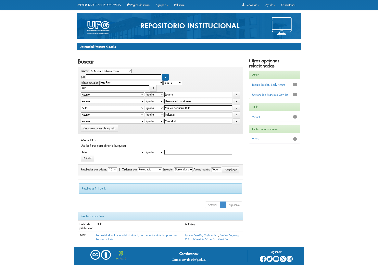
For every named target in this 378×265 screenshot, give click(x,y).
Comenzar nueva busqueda (99, 128)
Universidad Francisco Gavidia (98, 47)
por (83, 77)
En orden (168, 169)
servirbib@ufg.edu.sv (194, 259)
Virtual (256, 117)
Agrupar (161, 5)
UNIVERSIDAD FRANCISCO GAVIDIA (99, 5)
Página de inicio (140, 5)
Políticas (179, 5)
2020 (255, 139)
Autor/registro (202, 169)
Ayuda (269, 5)
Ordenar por (129, 169)
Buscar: (85, 71)
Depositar (251, 5)
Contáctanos (288, 5)
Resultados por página (94, 169)
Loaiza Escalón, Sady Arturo (201, 235)
